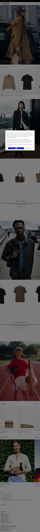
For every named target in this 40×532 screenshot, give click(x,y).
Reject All (20, 148)
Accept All (12, 148)
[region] (20, 140)
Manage (28, 148)
